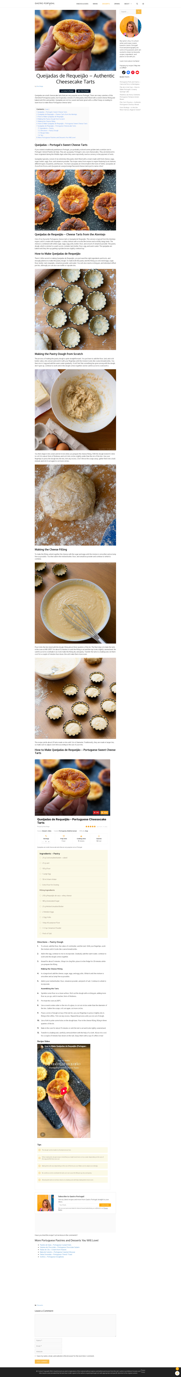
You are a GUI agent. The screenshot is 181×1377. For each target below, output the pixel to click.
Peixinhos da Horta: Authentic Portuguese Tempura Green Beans (130, 97)
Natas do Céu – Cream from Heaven (53, 1250)
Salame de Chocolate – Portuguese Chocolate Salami (59, 1247)
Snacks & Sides (82, 4)
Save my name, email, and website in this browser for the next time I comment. (65, 1356)
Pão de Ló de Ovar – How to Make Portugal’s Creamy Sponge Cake (130, 89)
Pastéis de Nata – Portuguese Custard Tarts (55, 1245)
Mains (95, 4)
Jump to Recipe (68, 91)
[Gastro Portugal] (45, 4)
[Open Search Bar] (137, 4)
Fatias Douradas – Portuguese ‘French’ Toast (56, 1254)
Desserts (106, 4)
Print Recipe (84, 91)
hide (47, 109)
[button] (143, 4)
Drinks (117, 4)
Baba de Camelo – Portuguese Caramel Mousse (57, 1252)
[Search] (138, 11)
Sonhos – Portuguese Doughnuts (52, 1257)
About (126, 4)
